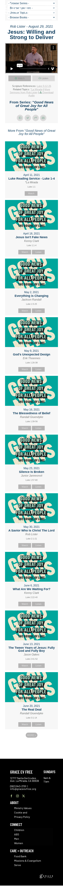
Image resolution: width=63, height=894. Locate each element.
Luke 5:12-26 (44, 86)
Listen (45, 78)
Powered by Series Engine (31, 744)
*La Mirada (36, 89)
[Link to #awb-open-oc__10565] (54, 21)
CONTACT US (51, 4)
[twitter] (23, 796)
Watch (21, 78)
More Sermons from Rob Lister (30, 91)
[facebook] (11, 796)
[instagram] (17, 796)
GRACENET (54, 8)
